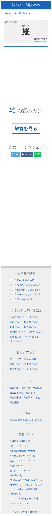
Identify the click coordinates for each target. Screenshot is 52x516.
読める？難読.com (26, 5)
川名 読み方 (15, 341)
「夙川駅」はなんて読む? (25, 284)
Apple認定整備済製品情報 (22, 451)
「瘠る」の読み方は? (22, 279)
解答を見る (26, 128)
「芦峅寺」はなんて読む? (25, 294)
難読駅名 (28, 397)
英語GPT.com (16, 460)
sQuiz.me (30, 460)
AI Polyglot (15, 493)
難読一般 (14, 387)
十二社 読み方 (17, 317)
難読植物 (30, 392)
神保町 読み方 (31, 336)
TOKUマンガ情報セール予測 (24, 498)
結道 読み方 (30, 326)
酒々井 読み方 (17, 369)
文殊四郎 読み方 (18, 331)
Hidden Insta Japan (19, 503)
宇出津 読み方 (31, 364)
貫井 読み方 (15, 322)
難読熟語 (14, 402)
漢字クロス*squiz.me (20, 470)
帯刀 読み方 (32, 369)
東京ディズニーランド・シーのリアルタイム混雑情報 (27, 487)
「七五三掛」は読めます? (25, 289)
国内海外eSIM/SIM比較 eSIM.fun (26, 480)
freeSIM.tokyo (17, 475)
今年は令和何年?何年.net (22, 456)
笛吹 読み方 (15, 364)
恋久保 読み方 (36, 331)
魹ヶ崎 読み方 (31, 322)
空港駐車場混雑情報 (20, 441)
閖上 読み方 (15, 359)
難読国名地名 (16, 392)
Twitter (15, 154)
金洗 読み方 (15, 336)
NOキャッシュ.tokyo (20, 446)
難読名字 (40, 397)
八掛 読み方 (32, 317)
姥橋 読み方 (15, 326)
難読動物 (37, 387)
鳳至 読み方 (30, 359)
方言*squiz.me (17, 465)
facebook (27, 154)
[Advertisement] (26, 80)
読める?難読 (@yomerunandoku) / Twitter (27, 422)
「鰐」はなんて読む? (22, 299)
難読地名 (26, 387)
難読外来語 (15, 397)
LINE (37, 154)
